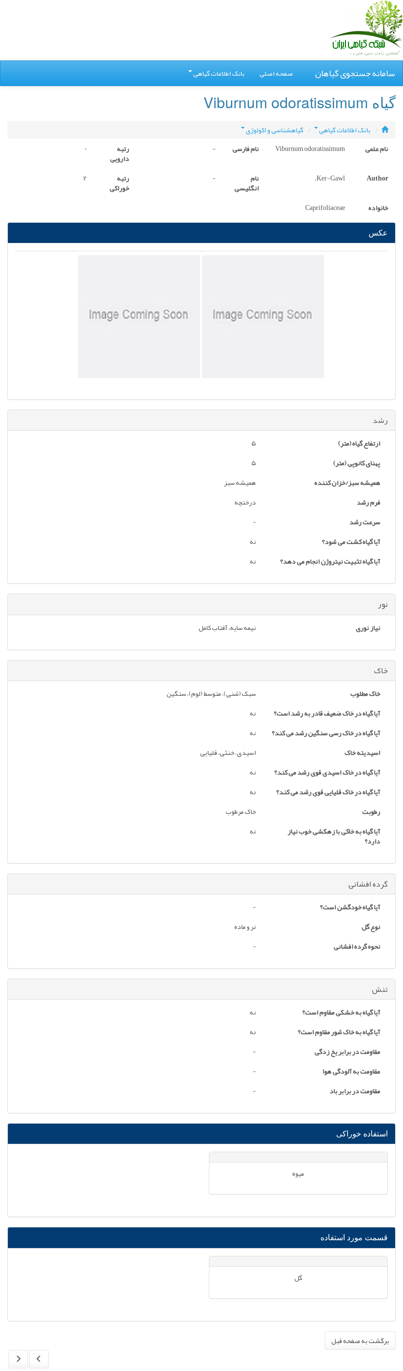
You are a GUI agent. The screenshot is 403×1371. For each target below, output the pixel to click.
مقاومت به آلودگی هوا (351, 1072)
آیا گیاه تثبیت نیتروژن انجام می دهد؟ (330, 562)
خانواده (378, 208)
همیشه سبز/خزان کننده (347, 483)
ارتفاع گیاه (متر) (359, 444)
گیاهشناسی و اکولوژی (274, 130)
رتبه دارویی (119, 154)
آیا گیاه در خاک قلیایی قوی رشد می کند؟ (328, 793)
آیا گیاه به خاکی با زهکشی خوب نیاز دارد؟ (334, 837)
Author (377, 179)
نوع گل (371, 927)
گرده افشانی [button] (368, 884)
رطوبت (371, 812)
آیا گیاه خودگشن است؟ (350, 908)
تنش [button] (380, 989)
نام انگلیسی (246, 184)
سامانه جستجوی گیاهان (355, 73)
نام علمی (376, 149)
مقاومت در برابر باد (355, 1092)
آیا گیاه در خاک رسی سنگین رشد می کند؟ (326, 734)
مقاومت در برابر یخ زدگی (347, 1052)
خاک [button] (381, 671)
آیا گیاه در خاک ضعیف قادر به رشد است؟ (327, 714)
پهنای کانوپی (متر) (356, 464)
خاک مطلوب (365, 694)
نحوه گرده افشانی (357, 947)
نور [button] (383, 604)
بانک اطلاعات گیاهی (219, 73)
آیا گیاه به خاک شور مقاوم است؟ (339, 1033)
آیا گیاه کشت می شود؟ (351, 542)
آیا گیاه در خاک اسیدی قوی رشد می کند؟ (327, 773)
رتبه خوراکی (119, 184)
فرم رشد (368, 503)
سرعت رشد (364, 523)
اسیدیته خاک (362, 753)
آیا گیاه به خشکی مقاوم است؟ (341, 1013)
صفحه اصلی (276, 73)
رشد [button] (380, 420)
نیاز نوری (368, 628)
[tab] (201, 420)
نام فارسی (245, 149)
